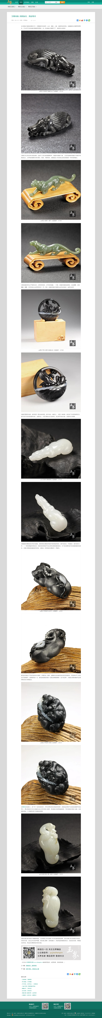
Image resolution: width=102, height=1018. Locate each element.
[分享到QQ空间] (80, 20)
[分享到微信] (89, 20)
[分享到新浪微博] (82, 20)
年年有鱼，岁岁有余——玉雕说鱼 (30, 984)
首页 (16, 2)
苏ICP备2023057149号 (30, 1015)
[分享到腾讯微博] (84, 20)
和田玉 (24, 807)
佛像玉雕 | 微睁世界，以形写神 (29, 993)
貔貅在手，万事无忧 (27, 988)
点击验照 (78, 1013)
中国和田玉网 (29, 962)
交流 (36, 2)
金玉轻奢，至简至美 (27, 990)
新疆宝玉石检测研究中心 (29, 1013)
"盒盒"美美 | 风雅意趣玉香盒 (28, 986)
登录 (89, 2)
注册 (93, 2)
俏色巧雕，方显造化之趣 (32, 969)
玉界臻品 (26, 2)
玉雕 (32, 2)
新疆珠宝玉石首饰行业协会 (40, 1013)
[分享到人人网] (87, 20)
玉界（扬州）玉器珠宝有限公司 (67, 1013)
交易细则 (93, 1013)
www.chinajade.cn (38, 962)
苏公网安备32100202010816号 (19, 1015)
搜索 (62, 2)
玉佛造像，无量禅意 (27, 979)
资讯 (21, 2)
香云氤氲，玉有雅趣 (27, 981)
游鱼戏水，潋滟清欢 (31, 965)
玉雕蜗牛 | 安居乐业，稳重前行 (29, 995)
